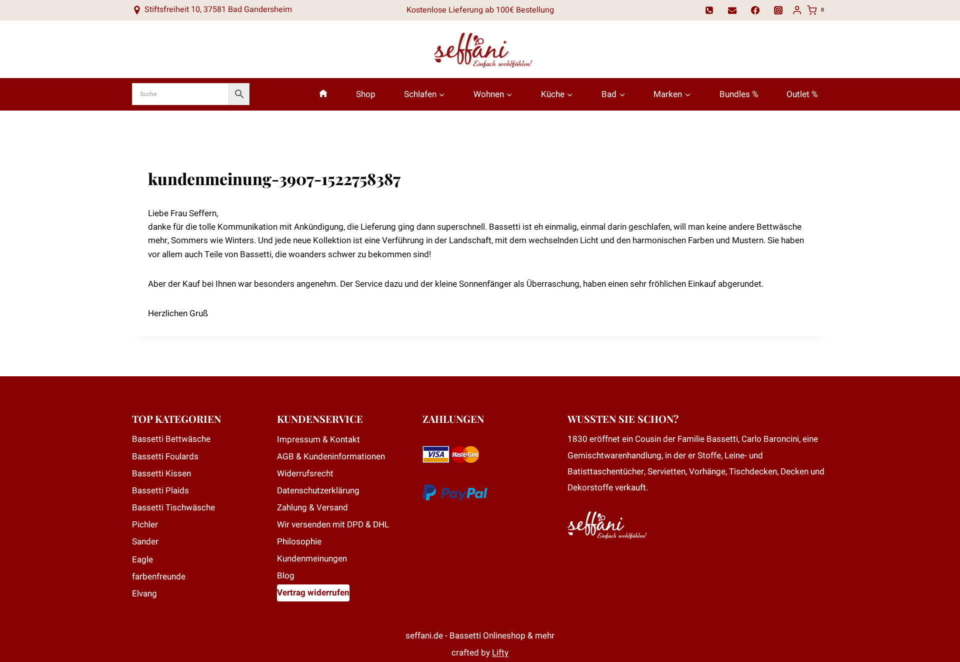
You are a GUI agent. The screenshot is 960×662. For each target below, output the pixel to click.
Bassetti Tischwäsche (173, 507)
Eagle (142, 559)
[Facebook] (755, 10)
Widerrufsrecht (305, 473)
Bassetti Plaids (160, 490)
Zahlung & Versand (312, 507)
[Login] (797, 10)
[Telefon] (709, 10)
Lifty (500, 652)
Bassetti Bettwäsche (171, 439)
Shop (366, 94)
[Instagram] (778, 10)
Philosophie (299, 541)
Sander (145, 541)
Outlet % (802, 94)
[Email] (732, 10)
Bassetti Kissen (161, 473)
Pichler (145, 524)
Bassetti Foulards (165, 456)
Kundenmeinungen (312, 558)
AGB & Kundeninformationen (331, 456)
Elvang (144, 593)
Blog (285, 575)
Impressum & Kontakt (318, 439)
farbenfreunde (159, 576)
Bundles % (739, 94)
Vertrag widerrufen (313, 592)
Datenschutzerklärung (318, 490)
